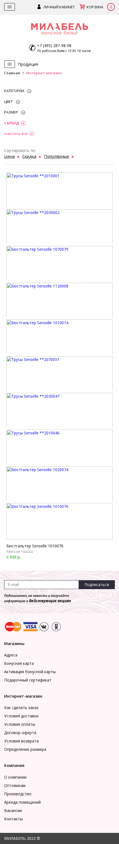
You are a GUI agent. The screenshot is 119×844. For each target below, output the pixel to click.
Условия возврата (21, 741)
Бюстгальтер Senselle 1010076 (34, 545)
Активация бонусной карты (30, 671)
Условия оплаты (19, 724)
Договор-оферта (20, 732)
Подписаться (96, 584)
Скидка (29, 156)
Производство (18, 793)
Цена (9, 156)
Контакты (13, 818)
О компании (15, 777)
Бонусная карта (19, 663)
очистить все (16, 133)
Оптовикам (14, 785)
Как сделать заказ (21, 707)
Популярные (56, 156)
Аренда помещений (22, 802)
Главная (12, 72)
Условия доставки (21, 715)
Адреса (10, 655)
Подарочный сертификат (27, 680)
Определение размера (25, 749)
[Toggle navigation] (9, 7)
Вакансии (13, 810)
